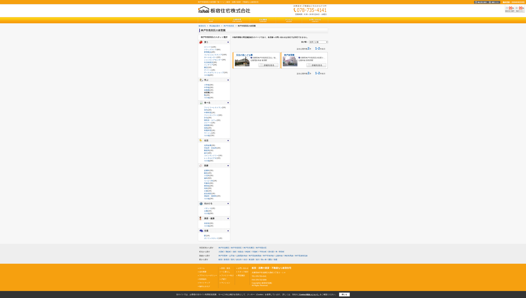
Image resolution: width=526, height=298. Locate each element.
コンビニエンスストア (213, 55)
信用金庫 (207, 145)
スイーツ (207, 123)
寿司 (206, 110)
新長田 (226, 259)
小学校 (206, 85)
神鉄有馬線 (288, 256)
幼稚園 (206, 90)
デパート (207, 70)
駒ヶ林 (264, 259)
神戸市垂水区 (261, 248)
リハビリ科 (208, 181)
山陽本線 (279, 256)
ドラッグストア (210, 50)
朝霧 (275, 259)
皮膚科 (206, 170)
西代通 (271, 252)
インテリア (208, 65)
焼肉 (206, 128)
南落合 (240, 252)
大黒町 (221, 252)
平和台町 (263, 252)
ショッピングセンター (213, 60)
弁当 (206, 118)
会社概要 (202, 272)
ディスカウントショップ (214, 72)
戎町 (234, 252)
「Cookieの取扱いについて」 (309, 295)
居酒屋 (206, 125)
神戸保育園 (289, 55)
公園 (206, 211)
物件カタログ (204, 286)
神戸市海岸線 (268, 256)
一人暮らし (225, 272)
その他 (206, 75)
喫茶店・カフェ (210, 120)
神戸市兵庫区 (248, 248)
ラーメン (207, 133)
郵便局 (206, 150)
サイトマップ (204, 283)
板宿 (220, 259)
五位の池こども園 (244, 55)
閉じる (344, 294)
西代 (233, 259)
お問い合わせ (243, 268)
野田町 (281, 252)
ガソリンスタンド (211, 238)
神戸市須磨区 (223, 248)
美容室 (206, 223)
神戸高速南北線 (301, 256)
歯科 (206, 178)
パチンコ (207, 208)
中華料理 (207, 113)
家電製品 (207, 52)
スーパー (207, 47)
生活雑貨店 (208, 62)
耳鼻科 (206, 183)
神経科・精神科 (210, 196)
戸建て (224, 279)
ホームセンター (210, 57)
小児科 (206, 176)
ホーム (202, 268)
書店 (206, 67)
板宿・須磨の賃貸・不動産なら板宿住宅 (271, 268)
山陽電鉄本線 (241, 256)
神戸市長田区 (236, 248)
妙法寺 (239, 259)
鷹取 (270, 259)
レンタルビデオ (210, 158)
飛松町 (228, 252)
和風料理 (207, 130)
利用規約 (202, 279)
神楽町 (248, 252)
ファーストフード (211, 115)
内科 (206, 188)
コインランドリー (211, 155)
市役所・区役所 (210, 148)
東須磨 (251, 259)
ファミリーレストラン (213, 107)
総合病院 (207, 193)
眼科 (206, 173)
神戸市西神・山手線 (226, 256)
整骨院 (206, 186)
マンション (225, 283)
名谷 (245, 259)
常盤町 (255, 252)
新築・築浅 (225, 268)
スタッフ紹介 (243, 272)
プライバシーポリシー (208, 275)
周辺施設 (241, 275)
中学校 (206, 87)
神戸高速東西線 (255, 256)
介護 (206, 191)
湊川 (257, 259)
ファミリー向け (227, 275)
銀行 (206, 153)
